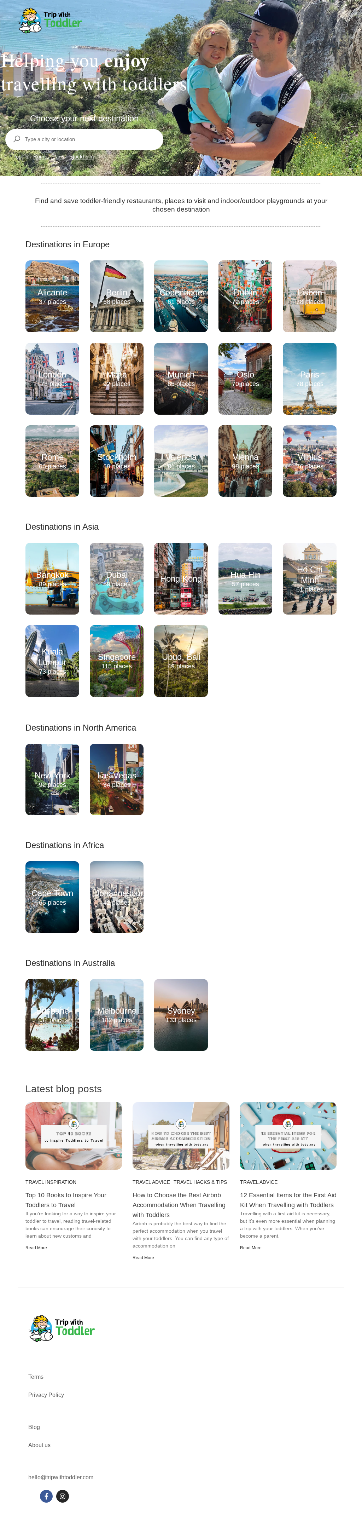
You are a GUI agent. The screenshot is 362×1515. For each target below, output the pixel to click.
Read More (36, 1247)
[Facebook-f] (46, 1496)
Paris (58, 157)
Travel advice (151, 1182)
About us (39, 1445)
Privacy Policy (46, 1395)
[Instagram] (62, 1496)
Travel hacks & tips (200, 1182)
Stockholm (81, 157)
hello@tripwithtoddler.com (60, 1477)
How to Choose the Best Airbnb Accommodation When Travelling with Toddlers (179, 1205)
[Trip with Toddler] (50, 20)
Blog (34, 1427)
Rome (40, 157)
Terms (36, 1377)
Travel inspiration (50, 1182)
